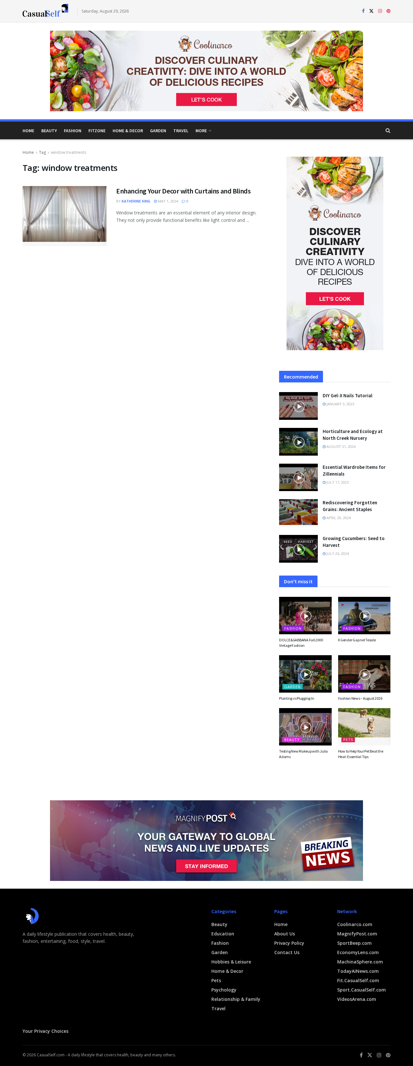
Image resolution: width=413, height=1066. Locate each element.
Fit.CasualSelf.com (358, 980)
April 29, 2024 (338, 517)
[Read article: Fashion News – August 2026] (364, 674)
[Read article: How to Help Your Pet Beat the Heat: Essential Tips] (364, 726)
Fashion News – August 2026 (360, 698)
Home (28, 130)
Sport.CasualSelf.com (361, 990)
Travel (180, 130)
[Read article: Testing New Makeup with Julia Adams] (305, 726)
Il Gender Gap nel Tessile (357, 639)
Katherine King (136, 201)
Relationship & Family (235, 999)
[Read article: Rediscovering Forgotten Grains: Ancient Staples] (298, 513)
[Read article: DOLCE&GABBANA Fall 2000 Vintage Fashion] (305, 615)
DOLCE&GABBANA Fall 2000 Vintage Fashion (301, 642)
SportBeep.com (354, 943)
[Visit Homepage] (45, 11)
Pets (348, 739)
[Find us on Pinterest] (388, 11)
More (201, 130)
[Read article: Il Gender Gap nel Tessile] (364, 615)
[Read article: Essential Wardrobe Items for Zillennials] (298, 477)
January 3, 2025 (340, 403)
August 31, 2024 (341, 446)
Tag (42, 152)
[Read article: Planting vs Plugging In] (305, 674)
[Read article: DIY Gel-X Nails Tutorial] (298, 406)
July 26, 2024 (337, 553)
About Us (284, 934)
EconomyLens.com (358, 952)
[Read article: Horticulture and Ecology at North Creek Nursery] (298, 442)
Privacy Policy (289, 943)
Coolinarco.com (354, 924)
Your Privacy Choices (45, 1031)
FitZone (97, 130)
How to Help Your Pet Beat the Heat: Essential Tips (360, 754)
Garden (158, 130)
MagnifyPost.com (357, 934)
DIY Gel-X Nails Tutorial (347, 395)
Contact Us (286, 952)
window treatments (68, 152)
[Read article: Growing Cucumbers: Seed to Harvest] (298, 549)
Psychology (224, 990)
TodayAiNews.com (358, 971)
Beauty (49, 130)
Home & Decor (128, 130)
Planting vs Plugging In (296, 698)
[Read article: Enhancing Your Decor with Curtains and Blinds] (64, 216)
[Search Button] (388, 130)
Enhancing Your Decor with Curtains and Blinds (183, 190)
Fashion (72, 130)
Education (222, 934)
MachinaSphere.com (360, 962)
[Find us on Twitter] (371, 11)
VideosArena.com (356, 999)
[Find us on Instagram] (380, 11)
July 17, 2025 (337, 482)
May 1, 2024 (167, 201)
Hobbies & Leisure (231, 962)
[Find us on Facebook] (363, 11)
